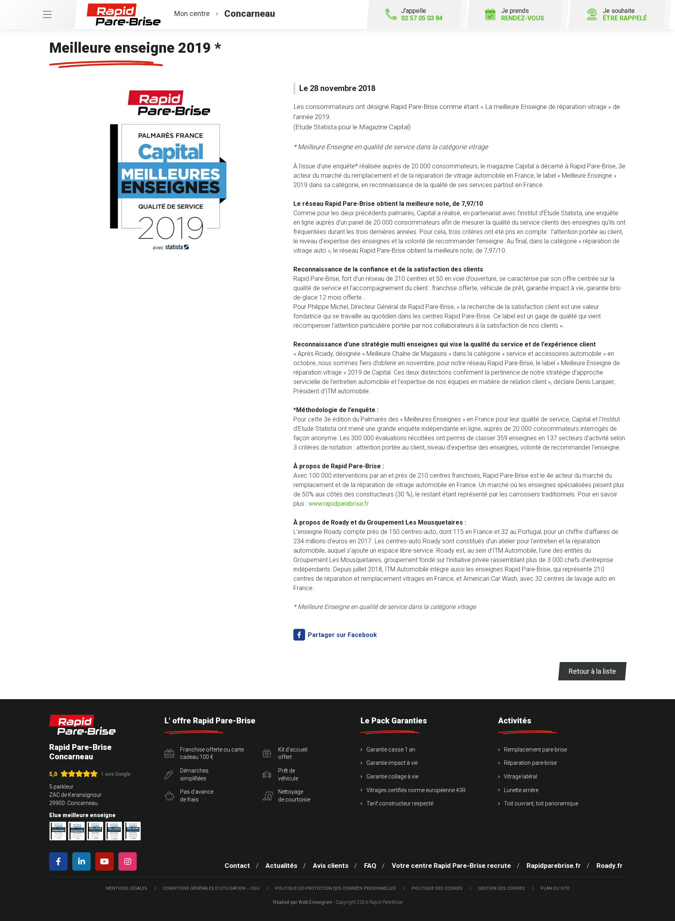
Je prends (522, 14)
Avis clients (330, 865)
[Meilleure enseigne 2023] (132, 831)
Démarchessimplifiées (194, 775)
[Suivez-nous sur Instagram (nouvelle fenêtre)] (129, 861)
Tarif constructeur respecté (399, 803)
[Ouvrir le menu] (38, 14)
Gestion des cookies (501, 888)
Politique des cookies (437, 888)
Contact (237, 865)
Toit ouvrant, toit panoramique (541, 803)
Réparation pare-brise (530, 763)
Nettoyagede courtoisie (294, 796)
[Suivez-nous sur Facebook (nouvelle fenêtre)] (60, 861)
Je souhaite (625, 14)
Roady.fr (609, 865)
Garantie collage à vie (392, 776)
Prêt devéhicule (288, 775)
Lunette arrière (521, 790)
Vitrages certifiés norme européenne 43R (416, 790)
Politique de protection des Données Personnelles (335, 888)
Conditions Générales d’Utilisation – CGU (211, 888)
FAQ (370, 865)
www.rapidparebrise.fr (339, 503)
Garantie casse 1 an (390, 749)
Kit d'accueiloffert (292, 753)
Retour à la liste (592, 671)
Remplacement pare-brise (535, 749)
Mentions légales (126, 888)
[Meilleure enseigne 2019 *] (166, 170)
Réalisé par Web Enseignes (302, 902)
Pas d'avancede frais (196, 796)
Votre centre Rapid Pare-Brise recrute (451, 865)
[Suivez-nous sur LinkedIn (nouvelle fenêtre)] (83, 861)
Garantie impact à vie (392, 763)
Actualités (281, 865)
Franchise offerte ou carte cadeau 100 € (212, 753)
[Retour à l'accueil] (82, 725)
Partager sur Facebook (341, 635)
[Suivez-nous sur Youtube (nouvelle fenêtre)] (106, 861)
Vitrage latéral (520, 776)
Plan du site (555, 888)
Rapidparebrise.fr (554, 865)
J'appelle (422, 14)
